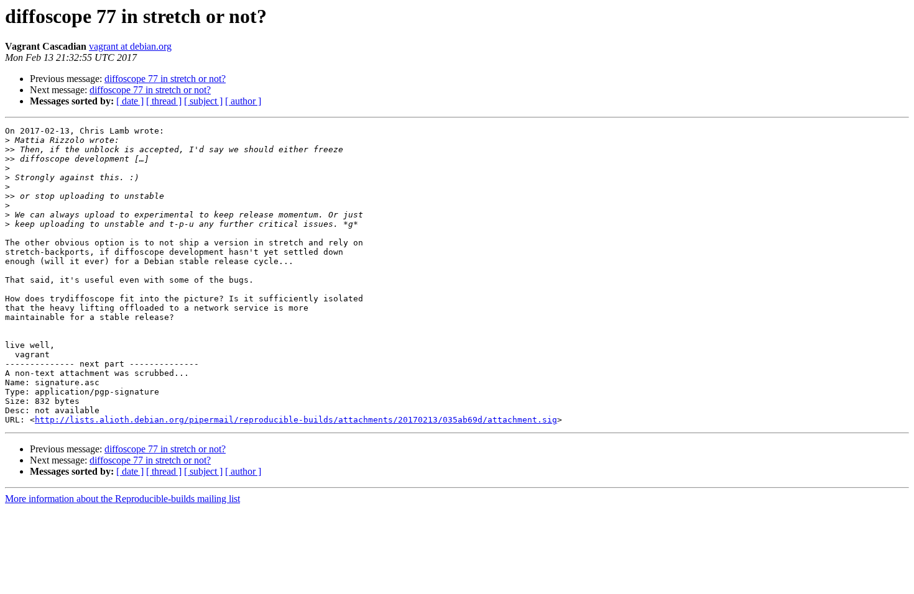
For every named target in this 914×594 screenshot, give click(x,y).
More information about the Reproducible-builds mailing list (122, 498)
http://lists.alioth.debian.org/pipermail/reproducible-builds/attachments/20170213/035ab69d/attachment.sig (296, 419)
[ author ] (243, 101)
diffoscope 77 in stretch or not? (165, 78)
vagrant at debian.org (130, 46)
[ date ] (130, 101)
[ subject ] (203, 101)
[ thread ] (164, 101)
